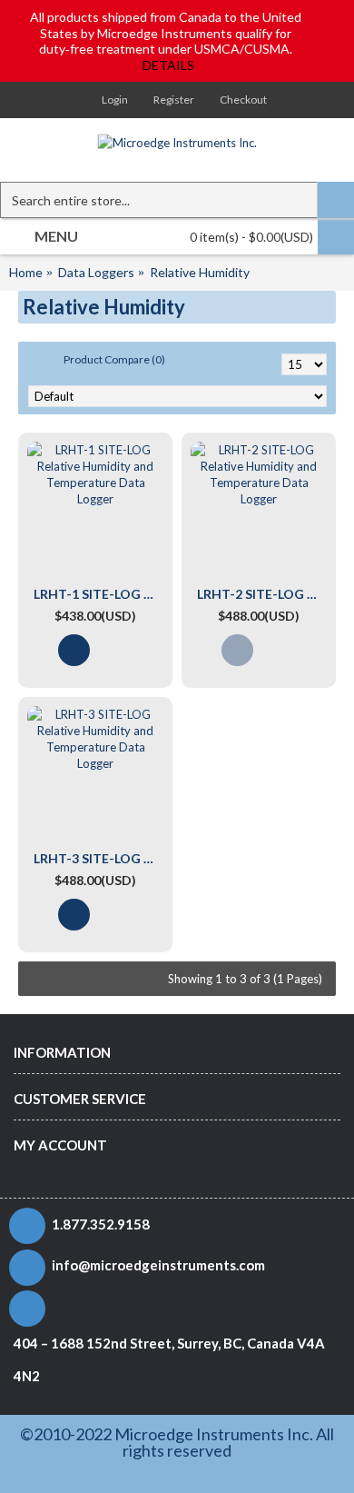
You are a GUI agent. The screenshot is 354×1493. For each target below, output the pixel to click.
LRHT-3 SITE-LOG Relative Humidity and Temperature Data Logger (98, 858)
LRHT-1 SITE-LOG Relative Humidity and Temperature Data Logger (98, 594)
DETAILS (168, 65)
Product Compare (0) (114, 359)
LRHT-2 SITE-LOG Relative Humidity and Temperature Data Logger (262, 594)
